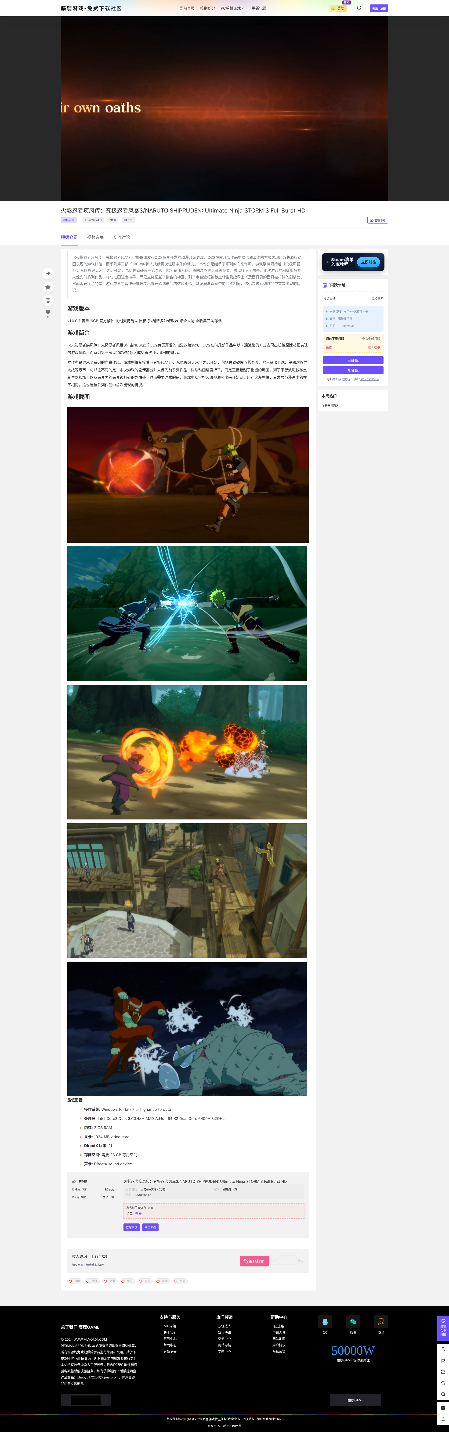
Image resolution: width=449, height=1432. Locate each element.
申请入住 (279, 1332)
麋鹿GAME (355, 1400)
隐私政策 (279, 1351)
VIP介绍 (170, 1326)
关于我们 (170, 1332)
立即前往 (368, 262)
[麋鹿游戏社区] (86, 1400)
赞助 (340, 8)
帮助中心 (170, 1345)
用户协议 (279, 1345)
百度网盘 (131, 1227)
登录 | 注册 (379, 8)
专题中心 (224, 1351)
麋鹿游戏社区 (211, 1419)
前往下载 (380, 220)
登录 (138, 1214)
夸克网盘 (150, 1227)
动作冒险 (68, 220)
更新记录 (170, 1351)
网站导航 (224, 1345)
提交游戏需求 (369, 379)
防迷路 (279, 1326)
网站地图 (279, 1339)
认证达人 (224, 1326)
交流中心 (224, 1339)
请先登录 (374, 348)
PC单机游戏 (231, 8)
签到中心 (170, 1339)
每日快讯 (224, 1332)
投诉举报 (329, 299)
